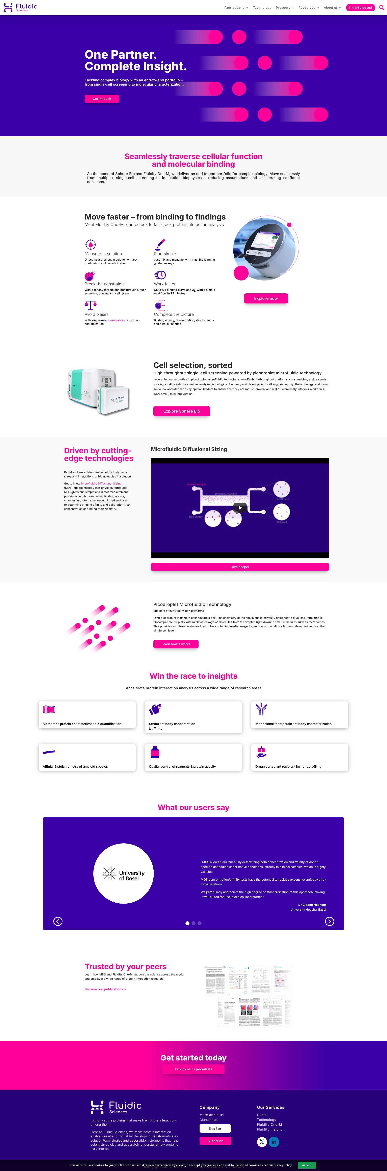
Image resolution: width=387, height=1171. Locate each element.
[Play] (240, 508)
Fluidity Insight (269, 1129)
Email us (215, 1128)
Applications (234, 7)
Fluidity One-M (269, 1124)
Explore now (266, 298)
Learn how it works (175, 644)
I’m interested (360, 7)
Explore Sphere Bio (181, 411)
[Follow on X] (262, 1142)
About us (331, 7)
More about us (212, 1115)
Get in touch (102, 99)
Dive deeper (240, 567)
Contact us (209, 1120)
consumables (116, 320)
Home (262, 1115)
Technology (262, 7)
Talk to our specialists (193, 1069)
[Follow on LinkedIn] (274, 1142)
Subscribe (215, 1141)
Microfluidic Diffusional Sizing (101, 483)
